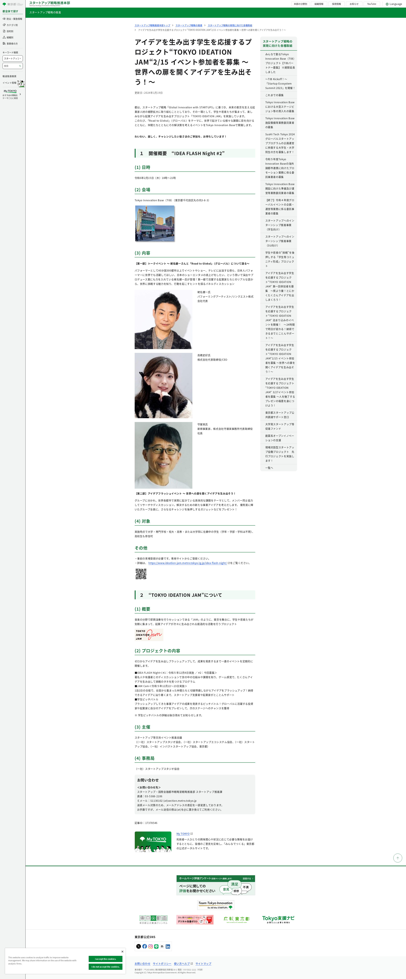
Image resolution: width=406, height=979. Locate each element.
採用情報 (336, 3)
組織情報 (318, 3)
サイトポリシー (162, 963)
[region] (65, 961)
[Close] (122, 952)
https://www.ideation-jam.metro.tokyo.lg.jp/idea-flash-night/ (187, 563)
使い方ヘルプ (182, 963)
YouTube (371, 3)
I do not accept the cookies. (106, 966)
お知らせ (354, 3)
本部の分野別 (300, 3)
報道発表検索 (9, 76)
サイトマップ (203, 963)
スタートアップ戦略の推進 (45, 12)
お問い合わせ (143, 963)
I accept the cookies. (105, 958)
